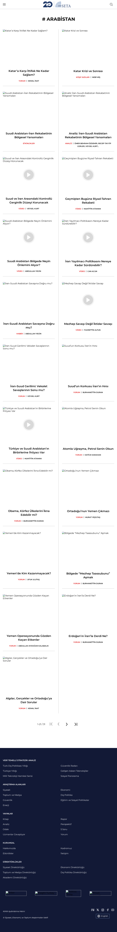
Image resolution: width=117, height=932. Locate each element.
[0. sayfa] (58, 724)
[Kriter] (16, 893)
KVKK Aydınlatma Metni (14, 911)
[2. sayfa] (67, 724)
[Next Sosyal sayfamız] (92, 909)
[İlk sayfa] (51, 724)
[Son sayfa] (76, 724)
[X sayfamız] (97, 909)
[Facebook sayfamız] (107, 909)
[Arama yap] (111, 4)
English (104, 916)
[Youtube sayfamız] (112, 909)
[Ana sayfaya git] (57, 4)
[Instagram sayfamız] (102, 909)
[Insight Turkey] (46, 893)
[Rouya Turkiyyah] (100, 893)
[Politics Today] (73, 893)
